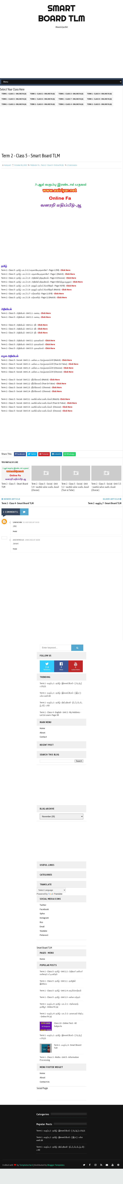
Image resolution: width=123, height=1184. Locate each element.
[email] (107, 1165)
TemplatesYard (26, 1165)
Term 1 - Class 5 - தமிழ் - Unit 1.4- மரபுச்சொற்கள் (60, 990)
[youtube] (112, 1165)
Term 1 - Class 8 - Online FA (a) (99, 99)
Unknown (17, 522)
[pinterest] (118, 1165)
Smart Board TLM (61, 13)
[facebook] (90, 1165)
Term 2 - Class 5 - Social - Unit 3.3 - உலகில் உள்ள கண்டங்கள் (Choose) (106, 486)
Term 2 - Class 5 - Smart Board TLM (15, 485)
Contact (43, 736)
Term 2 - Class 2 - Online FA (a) (14, 104)
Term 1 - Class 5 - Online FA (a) (14, 99)
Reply (15, 531)
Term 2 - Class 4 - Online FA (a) (70, 104)
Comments (72, 165)
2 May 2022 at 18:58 (32, 540)
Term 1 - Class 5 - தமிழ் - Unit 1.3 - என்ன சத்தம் (60, 997)
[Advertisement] (62, 54)
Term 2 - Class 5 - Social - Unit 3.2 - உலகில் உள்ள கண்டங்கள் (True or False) (75, 486)
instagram (44, 917)
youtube (43, 931)
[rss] (101, 1165)
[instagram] (95, 1165)
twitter (43, 905)
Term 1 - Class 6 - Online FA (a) (42, 99)
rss (41, 922)
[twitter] (84, 1165)
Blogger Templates (55, 1165)
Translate (58, 893)
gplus (42, 913)
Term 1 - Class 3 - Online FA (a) (70, 94)
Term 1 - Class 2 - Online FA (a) (42, 94)
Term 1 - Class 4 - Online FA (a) (99, 94)
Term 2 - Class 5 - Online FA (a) (99, 104)
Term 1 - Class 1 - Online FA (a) (14, 94)
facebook (44, 909)
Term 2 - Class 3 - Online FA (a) (42, 104)
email (42, 926)
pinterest (44, 935)
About (42, 732)
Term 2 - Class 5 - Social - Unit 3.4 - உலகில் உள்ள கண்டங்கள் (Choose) (45, 486)
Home (42, 728)
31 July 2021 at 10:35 (31, 522)
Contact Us (45, 1081)
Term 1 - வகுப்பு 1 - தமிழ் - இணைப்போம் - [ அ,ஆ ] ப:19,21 (60, 1130)
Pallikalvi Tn (35, 165)
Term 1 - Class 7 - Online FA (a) (70, 99)
